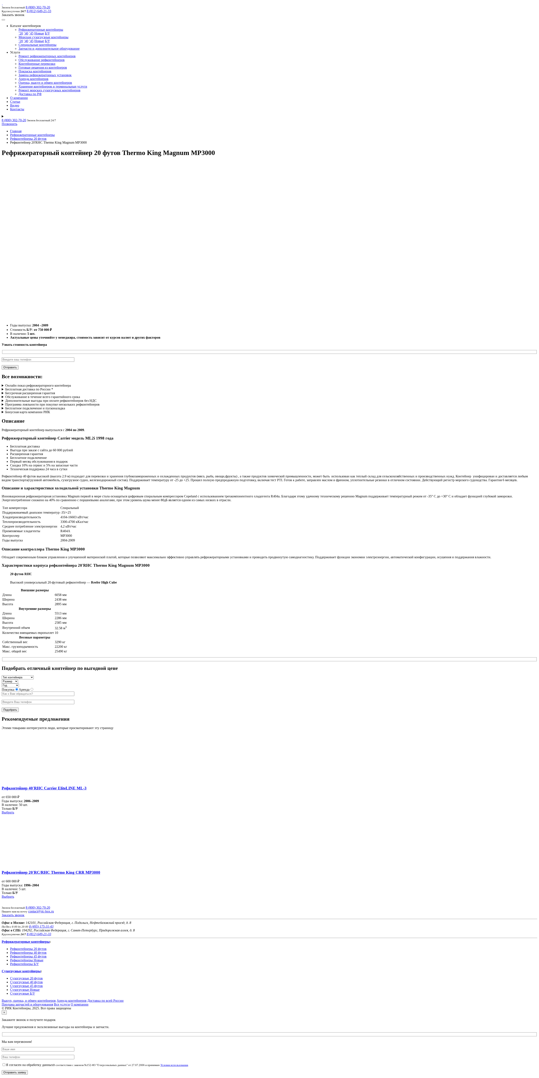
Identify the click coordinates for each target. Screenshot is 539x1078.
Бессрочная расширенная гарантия (30, 393)
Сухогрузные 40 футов (26, 982)
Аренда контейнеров (33, 79)
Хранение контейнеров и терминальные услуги (53, 86)
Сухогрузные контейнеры (21, 971)
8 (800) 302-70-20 (38, 7)
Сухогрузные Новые (25, 989)
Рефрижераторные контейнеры (41, 29)
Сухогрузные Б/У (22, 993)
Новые (39, 33)
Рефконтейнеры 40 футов (28, 952)
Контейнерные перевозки (37, 63)
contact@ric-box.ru (41, 911)
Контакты (17, 109)
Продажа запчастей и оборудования (27, 1004)
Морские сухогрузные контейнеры (43, 37)
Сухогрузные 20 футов (26, 978)
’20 (21, 33)
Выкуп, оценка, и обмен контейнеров (29, 1000)
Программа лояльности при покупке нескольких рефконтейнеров (52, 404)
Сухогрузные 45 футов (26, 986)
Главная (15, 131)
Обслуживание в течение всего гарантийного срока (42, 397)
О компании (19, 98)
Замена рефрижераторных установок (45, 75)
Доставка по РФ (30, 94)
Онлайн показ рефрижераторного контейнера (38, 385)
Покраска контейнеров (35, 71)
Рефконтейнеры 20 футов (28, 138)
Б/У (47, 33)
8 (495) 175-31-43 (41, 926)
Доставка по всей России (105, 1000)
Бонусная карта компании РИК (27, 412)
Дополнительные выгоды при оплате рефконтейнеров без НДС (51, 400)
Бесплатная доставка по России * (29, 389)
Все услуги (62, 1004)
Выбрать (8, 812)
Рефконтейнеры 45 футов (28, 956)
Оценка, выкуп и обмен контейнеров (45, 82)
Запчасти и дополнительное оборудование (49, 48)
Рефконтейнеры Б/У (24, 964)
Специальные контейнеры (37, 45)
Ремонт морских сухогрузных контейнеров (49, 90)
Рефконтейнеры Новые (26, 960)
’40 (26, 33)
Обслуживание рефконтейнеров (42, 60)
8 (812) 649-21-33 (39, 11)
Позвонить (9, 124)
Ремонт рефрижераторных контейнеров (47, 56)
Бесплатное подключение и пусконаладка (35, 408)
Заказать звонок (13, 915)
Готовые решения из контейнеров (43, 67)
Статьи (15, 101)
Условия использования (174, 1065)
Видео (14, 105)
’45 (31, 33)
